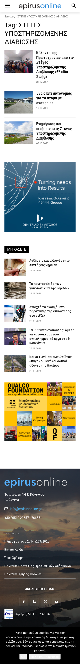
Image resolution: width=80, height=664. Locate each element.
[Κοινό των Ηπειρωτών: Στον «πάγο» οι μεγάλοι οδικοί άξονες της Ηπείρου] (15, 363)
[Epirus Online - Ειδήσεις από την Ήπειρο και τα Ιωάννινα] (40, 482)
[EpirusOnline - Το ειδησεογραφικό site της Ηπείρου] (40, 6)
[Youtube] (56, 602)
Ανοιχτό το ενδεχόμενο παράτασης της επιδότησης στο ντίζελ (50, 311)
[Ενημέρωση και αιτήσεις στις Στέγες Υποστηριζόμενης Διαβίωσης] (18, 132)
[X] (45, 602)
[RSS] (34, 602)
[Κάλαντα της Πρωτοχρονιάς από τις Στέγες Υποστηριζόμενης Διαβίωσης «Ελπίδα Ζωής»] (18, 61)
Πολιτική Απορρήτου (45, 656)
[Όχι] (74, 645)
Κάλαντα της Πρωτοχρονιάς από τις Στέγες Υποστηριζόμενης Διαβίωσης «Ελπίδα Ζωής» (55, 64)
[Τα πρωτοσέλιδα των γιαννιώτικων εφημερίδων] (15, 290)
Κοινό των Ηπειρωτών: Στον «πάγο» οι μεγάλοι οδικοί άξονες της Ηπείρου (50, 361)
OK (23, 656)
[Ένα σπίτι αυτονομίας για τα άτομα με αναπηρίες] (18, 102)
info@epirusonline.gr (26, 509)
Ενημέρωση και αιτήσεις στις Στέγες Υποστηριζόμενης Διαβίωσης (54, 130)
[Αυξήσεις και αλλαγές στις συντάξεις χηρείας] (15, 267)
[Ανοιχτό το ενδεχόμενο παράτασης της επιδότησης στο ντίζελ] (15, 313)
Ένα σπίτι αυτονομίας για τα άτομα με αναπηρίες (54, 98)
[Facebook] (23, 602)
